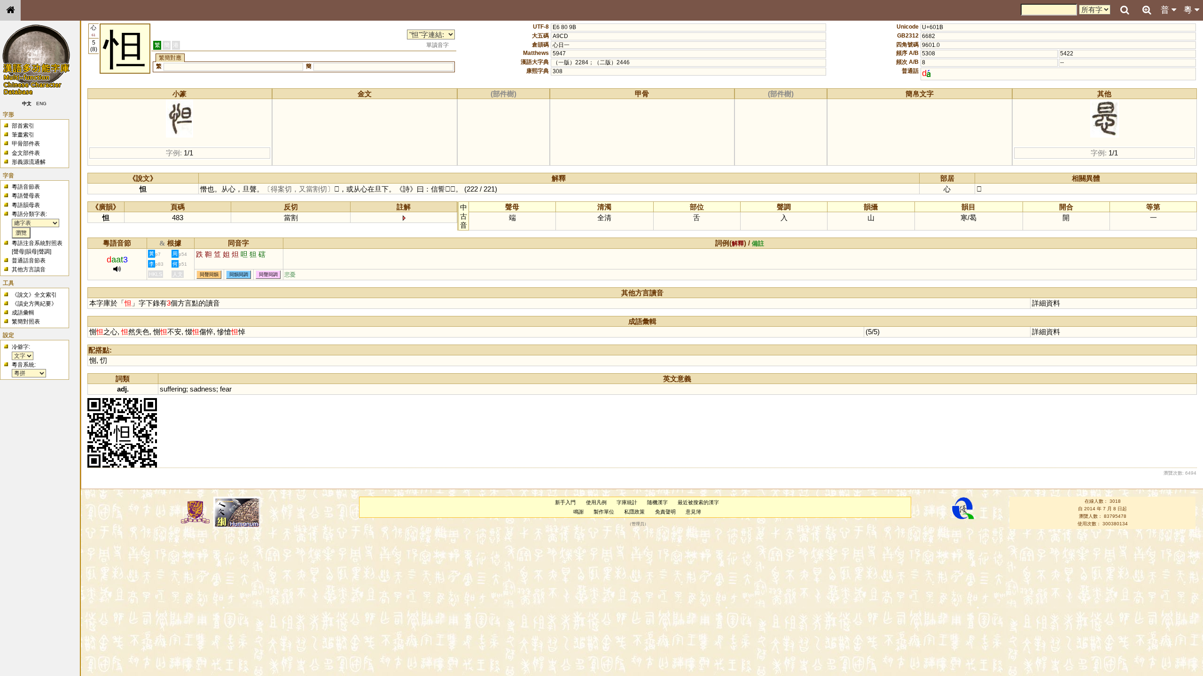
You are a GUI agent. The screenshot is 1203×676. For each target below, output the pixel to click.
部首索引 (23, 126)
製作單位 (604, 512)
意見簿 (693, 512)
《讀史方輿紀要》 (34, 303)
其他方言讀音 (29, 269)
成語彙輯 (23, 312)
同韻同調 (238, 274)
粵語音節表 (26, 187)
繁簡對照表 (26, 321)
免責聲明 (665, 512)
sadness (203, 389)
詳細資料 (1046, 303)
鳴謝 (578, 512)
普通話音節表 (29, 260)
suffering (173, 389)
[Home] (10, 10)
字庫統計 (627, 502)
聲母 (18, 251)
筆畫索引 (23, 134)
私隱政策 (634, 512)
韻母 (31, 251)
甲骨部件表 (26, 143)
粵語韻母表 (26, 205)
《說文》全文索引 (34, 295)
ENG (41, 103)
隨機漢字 (657, 502)
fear (226, 389)
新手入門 (565, 502)
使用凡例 (596, 502)
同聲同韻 (209, 274)
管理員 (638, 524)
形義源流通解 (29, 162)
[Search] (1124, 10)
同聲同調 (268, 274)
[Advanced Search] (1146, 10)
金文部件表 (26, 153)
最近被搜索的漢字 (698, 502)
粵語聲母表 (26, 195)
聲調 (44, 251)
